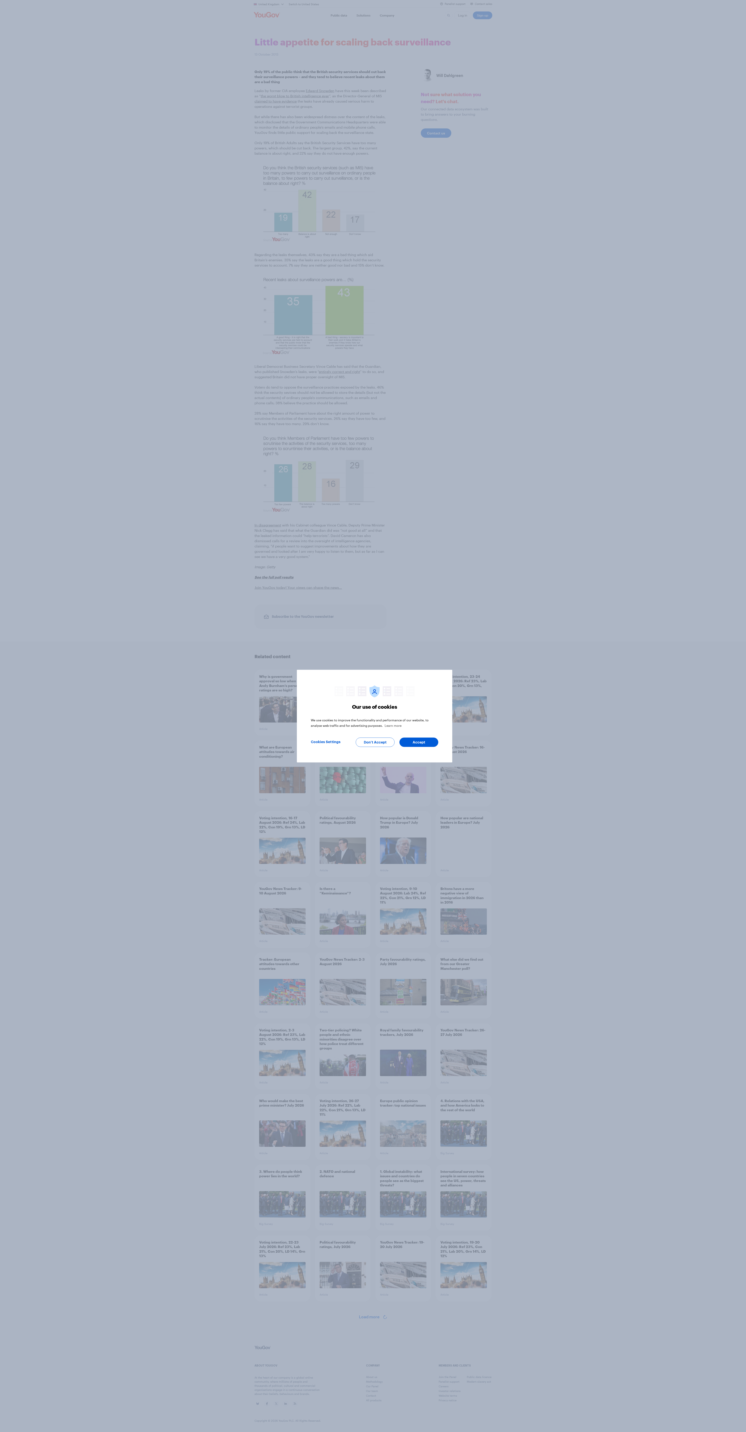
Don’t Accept (375, 742)
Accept (419, 742)
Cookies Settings (326, 741)
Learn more (393, 725)
